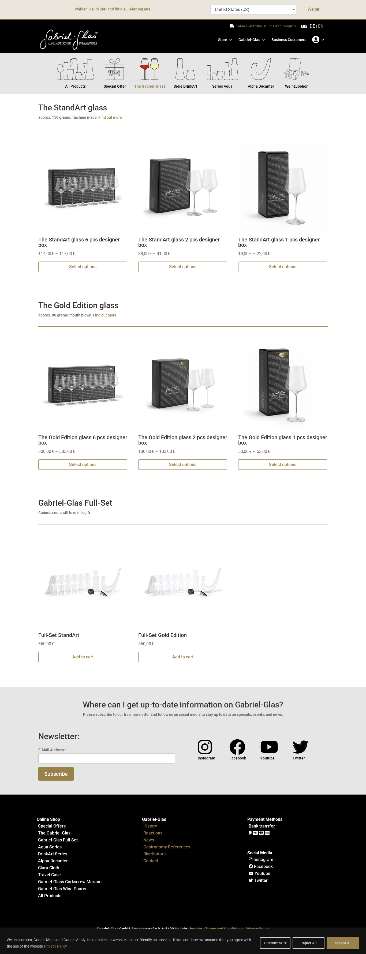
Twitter (260, 880)
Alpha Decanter (53, 860)
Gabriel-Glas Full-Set (58, 840)
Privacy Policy (55, 946)
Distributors (154, 853)
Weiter (313, 9)
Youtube (261, 873)
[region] (183, 941)
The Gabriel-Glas (54, 833)
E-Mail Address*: (52, 750)
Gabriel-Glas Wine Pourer (62, 888)
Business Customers (288, 40)
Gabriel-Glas (249, 40)
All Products (49, 895)
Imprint (196, 929)
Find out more (110, 117)
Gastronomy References (166, 846)
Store (222, 40)
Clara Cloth (48, 867)
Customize (273, 943)
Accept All (343, 943)
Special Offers (52, 826)
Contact (150, 860)
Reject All (308, 943)
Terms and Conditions (223, 929)
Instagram (262, 859)
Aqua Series (50, 846)
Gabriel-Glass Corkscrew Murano (70, 881)
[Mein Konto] (318, 40)
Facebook (263, 866)
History (150, 826)
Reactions (152, 833)
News (148, 840)
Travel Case (49, 874)
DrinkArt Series (52, 853)
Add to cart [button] (83, 656)
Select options (82, 266)
